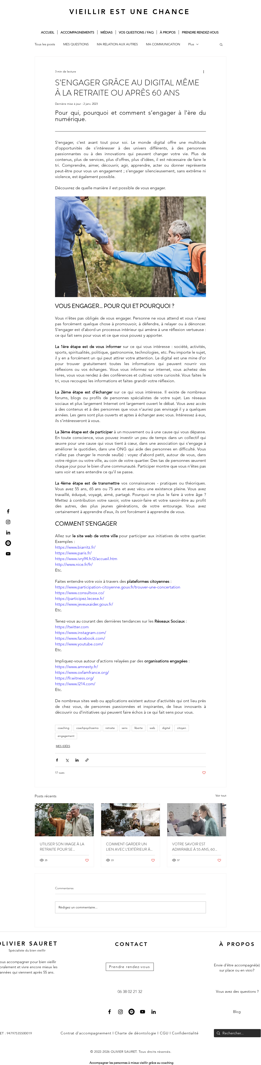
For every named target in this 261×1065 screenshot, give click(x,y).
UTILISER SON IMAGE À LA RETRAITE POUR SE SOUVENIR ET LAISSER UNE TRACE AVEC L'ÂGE (63, 846)
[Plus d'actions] (203, 71)
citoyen (181, 728)
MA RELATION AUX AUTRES (117, 44)
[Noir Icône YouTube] (8, 554)
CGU (164, 1033)
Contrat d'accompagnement (86, 1033)
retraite (110, 728)
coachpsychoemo (87, 728)
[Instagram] (8, 522)
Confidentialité (185, 1033)
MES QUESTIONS (76, 44)
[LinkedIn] (153, 1012)
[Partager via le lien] (87, 760)
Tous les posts (45, 44)
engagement (66, 736)
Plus (191, 44)
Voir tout (221, 795)
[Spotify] (8, 543)
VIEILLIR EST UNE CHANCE (129, 11)
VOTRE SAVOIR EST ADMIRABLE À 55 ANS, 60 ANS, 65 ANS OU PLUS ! (193, 846)
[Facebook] (109, 1012)
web (152, 728)
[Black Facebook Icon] (8, 511)
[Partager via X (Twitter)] (67, 760)
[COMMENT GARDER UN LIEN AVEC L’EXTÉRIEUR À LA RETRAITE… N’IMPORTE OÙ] (130, 819)
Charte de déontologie (136, 1033)
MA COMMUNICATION (163, 44)
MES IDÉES (63, 746)
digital (166, 728)
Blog (237, 1011)
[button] (221, 44)
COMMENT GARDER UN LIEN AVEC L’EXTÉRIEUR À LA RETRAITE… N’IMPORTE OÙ (128, 846)
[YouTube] (142, 1012)
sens (124, 728)
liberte (138, 728)
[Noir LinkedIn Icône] (8, 532)
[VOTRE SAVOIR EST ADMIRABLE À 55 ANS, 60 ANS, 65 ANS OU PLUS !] (196, 819)
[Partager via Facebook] (57, 760)
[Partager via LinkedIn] (77, 760)
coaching (63, 728)
